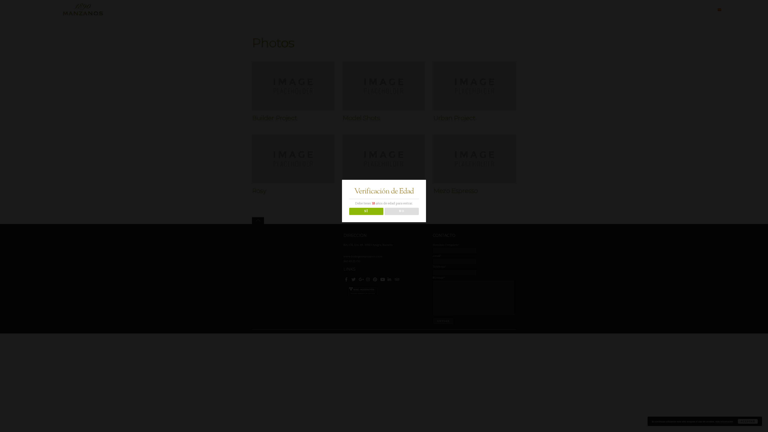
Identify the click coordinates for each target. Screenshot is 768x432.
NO (401, 211)
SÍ (366, 211)
